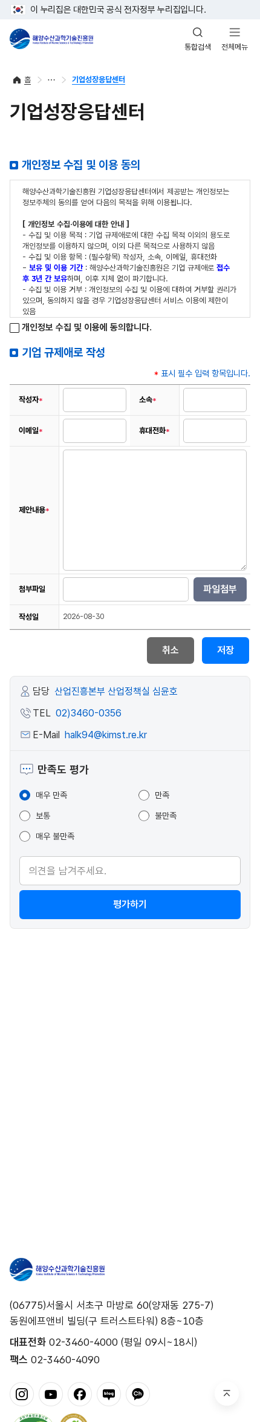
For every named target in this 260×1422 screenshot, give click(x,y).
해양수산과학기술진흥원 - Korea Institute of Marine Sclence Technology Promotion (51, 39)
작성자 (31, 399)
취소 (170, 650)
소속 (148, 399)
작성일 (29, 616)
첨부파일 (32, 589)
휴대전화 (154, 430)
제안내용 (34, 509)
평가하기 (130, 904)
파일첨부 (220, 589)
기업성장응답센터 (98, 79)
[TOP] (227, 1393)
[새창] (22, 1394)
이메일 (31, 430)
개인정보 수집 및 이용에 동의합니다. (85, 328)
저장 (225, 650)
